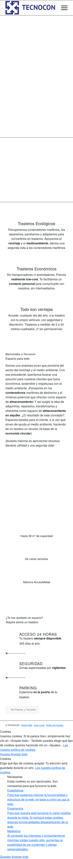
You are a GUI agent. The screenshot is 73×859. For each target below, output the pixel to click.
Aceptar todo (19, 754)
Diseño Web (26, 725)
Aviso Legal (39, 725)
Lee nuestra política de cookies (34, 747)
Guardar (6, 856)
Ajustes (5, 754)
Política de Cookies (54, 725)
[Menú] (62, 7)
